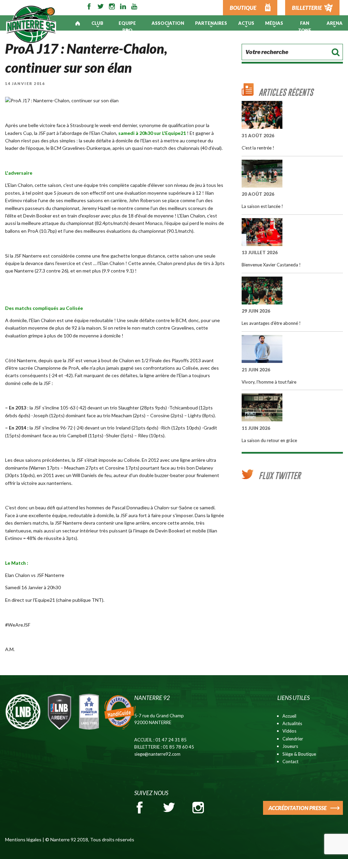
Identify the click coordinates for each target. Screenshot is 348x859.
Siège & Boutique (299, 754)
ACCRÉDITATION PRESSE (297, 808)
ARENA (335, 23)
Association (168, 23)
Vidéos (289, 731)
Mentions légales (23, 839)
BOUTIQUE (243, 7)
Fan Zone (304, 26)
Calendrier (292, 738)
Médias (274, 23)
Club (97, 23)
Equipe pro (127, 26)
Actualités (292, 723)
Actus (246, 23)
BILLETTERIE (307, 7)
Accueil (289, 716)
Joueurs (290, 746)
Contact (290, 761)
